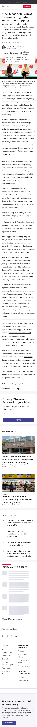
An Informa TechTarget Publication (18, 2)
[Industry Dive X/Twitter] (12, 636)
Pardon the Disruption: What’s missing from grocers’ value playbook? (18, 499)
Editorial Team (7, 652)
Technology (15, 389)
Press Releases (7, 668)
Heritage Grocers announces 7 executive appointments (17, 533)
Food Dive (21, 677)
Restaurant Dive (23, 681)
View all (5, 619)
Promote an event (24, 666)
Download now (9, 722)
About (4, 649)
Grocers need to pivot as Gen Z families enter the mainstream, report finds (19, 553)
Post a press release (16, 619)
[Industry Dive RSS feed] (16, 636)
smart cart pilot (9, 345)
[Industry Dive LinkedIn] (3, 636)
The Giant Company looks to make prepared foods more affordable (20, 522)
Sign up (18, 420)
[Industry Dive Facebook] (7, 636)
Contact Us (6, 656)
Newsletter (5, 659)
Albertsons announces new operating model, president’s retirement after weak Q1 (17, 459)
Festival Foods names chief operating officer (19, 543)
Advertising (22, 651)
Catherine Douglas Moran (15, 46)
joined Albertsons (11, 225)
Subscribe (27, 6)
